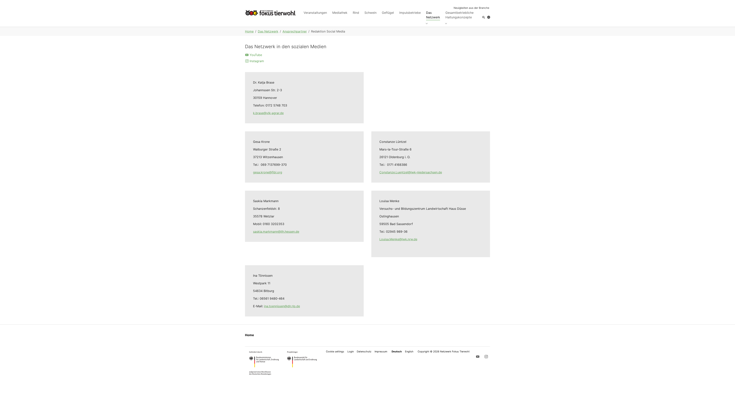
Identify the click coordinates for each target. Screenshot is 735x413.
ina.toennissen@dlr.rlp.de (282, 306)
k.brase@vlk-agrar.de (268, 113)
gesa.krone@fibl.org (267, 172)
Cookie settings (335, 351)
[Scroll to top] (726, 404)
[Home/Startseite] (270, 12)
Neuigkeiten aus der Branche (471, 7)
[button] (483, 17)
